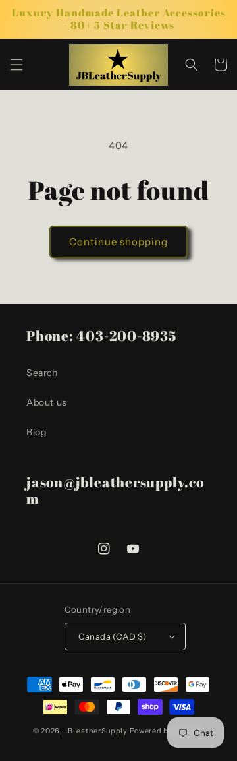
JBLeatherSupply (96, 730)
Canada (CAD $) (112, 636)
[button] (16, 64)
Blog (36, 432)
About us (46, 402)
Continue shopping (118, 241)
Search (42, 373)
